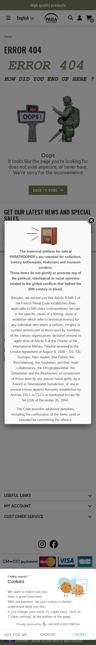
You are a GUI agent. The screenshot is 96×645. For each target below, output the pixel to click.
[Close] (91, 220)
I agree (80, 635)
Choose (48, 635)
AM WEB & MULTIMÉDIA (64, 624)
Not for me (16, 635)
